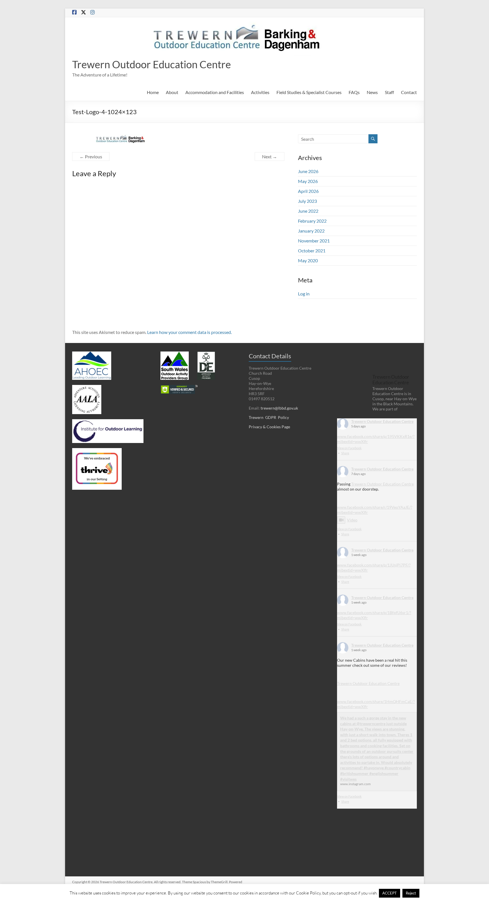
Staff (389, 92)
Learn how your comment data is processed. (189, 332)
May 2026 (308, 181)
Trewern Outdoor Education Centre (151, 64)
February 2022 (312, 220)
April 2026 (308, 191)
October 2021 (311, 250)
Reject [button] (411, 893)
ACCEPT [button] (389, 893)
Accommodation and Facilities (214, 92)
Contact (409, 92)
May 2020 (308, 260)
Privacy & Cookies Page (269, 426)
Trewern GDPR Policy (269, 417)
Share (345, 453)
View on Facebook (349, 448)
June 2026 (308, 171)
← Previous (91, 156)
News (372, 92)
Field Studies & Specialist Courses (309, 92)
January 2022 (311, 230)
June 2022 (308, 211)
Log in (304, 293)
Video (352, 519)
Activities (260, 92)
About (172, 92)
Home (153, 92)
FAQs (354, 92)
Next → (269, 156)
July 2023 (307, 201)
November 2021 (314, 240)
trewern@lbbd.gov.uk (279, 408)
